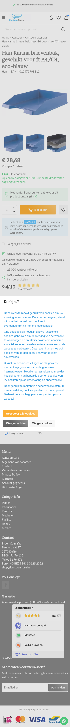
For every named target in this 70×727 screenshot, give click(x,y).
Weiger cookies (42, 423)
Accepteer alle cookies (20, 413)
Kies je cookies (16, 423)
